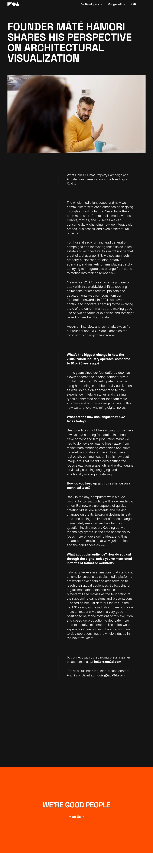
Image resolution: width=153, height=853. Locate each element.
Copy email (115, 4)
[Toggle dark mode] (133, 4)
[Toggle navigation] (144, 4)
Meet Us (75, 817)
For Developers (90, 4)
